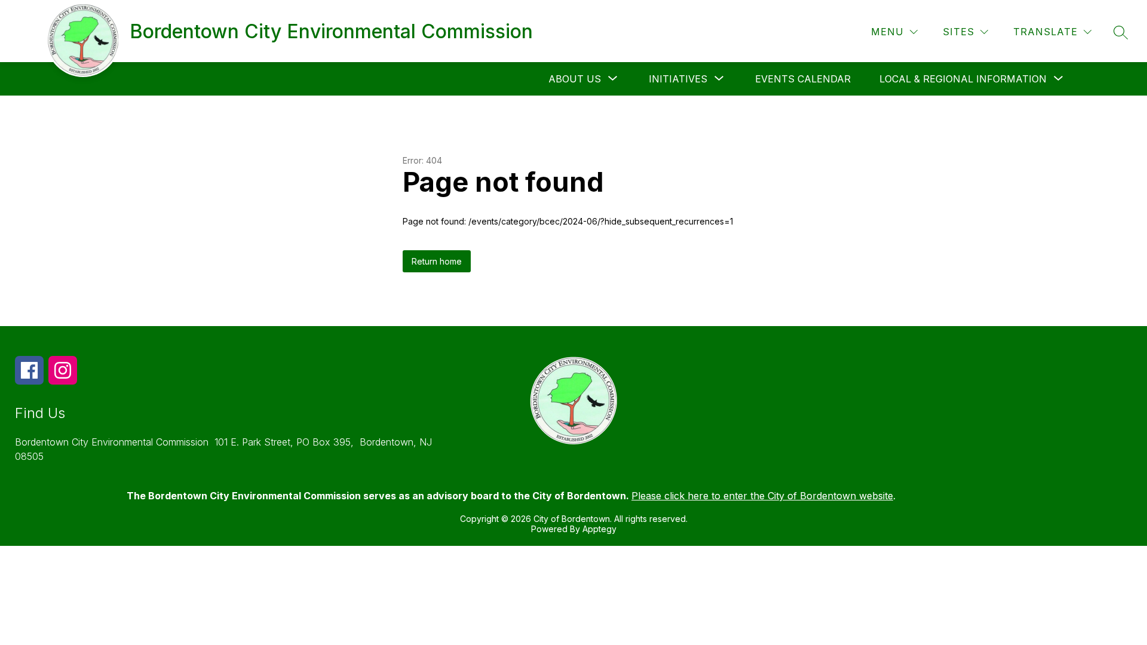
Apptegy (599, 529)
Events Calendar (803, 79)
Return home (437, 261)
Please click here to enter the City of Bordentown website (762, 496)
